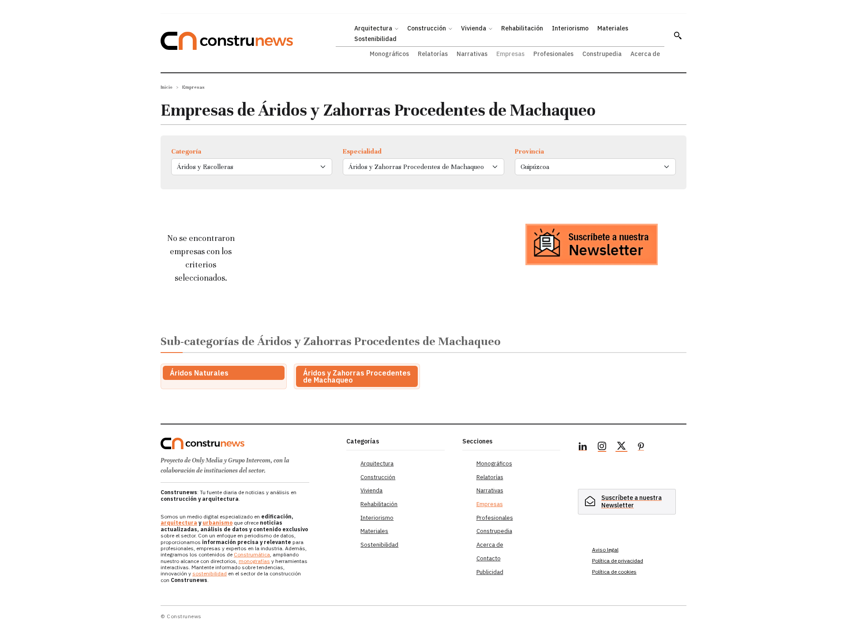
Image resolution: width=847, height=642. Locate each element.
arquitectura (179, 522)
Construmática (252, 554)
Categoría (186, 151)
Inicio (166, 87)
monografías (254, 561)
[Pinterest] (641, 447)
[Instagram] (602, 447)
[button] (677, 35)
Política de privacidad (617, 560)
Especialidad (362, 151)
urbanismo (217, 522)
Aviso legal (605, 549)
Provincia (529, 151)
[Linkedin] (582, 447)
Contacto (488, 558)
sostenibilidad (209, 573)
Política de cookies (614, 571)
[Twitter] (621, 447)
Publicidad (489, 572)
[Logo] (248, 443)
